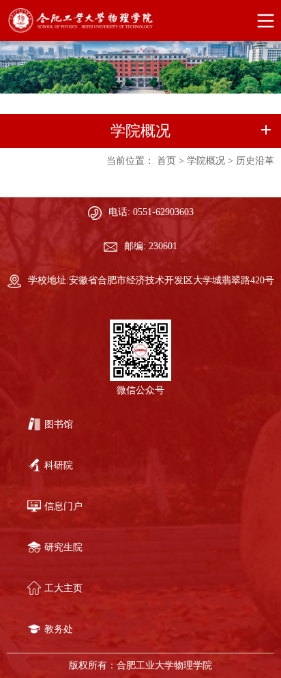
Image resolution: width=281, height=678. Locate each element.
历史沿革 (255, 161)
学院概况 (206, 161)
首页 (166, 161)
